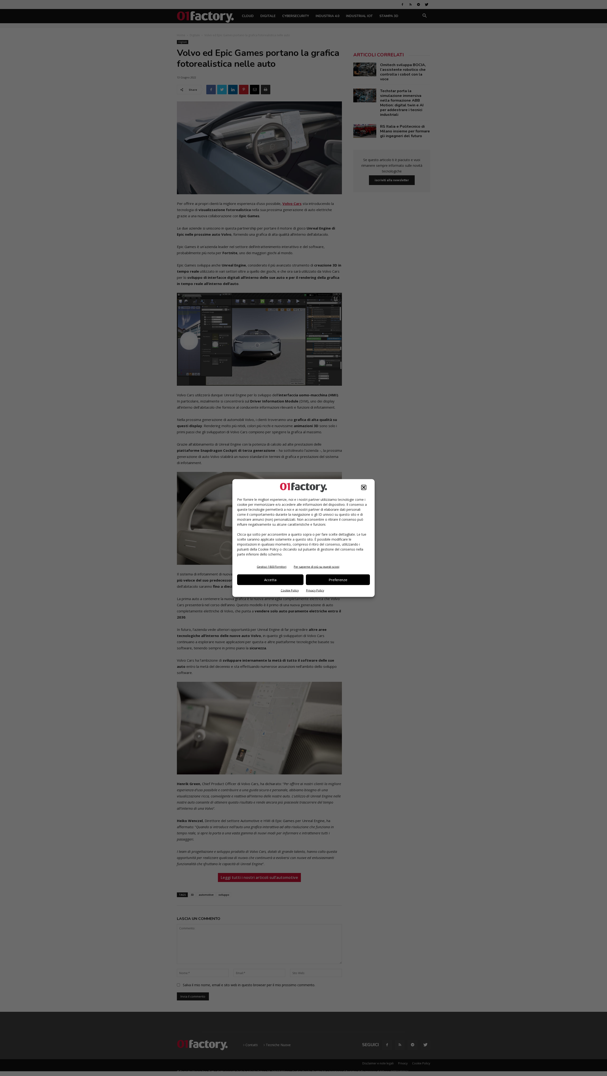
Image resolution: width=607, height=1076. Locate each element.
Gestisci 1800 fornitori (271, 567)
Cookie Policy (290, 590)
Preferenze (338, 579)
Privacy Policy (315, 590)
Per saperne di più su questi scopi (316, 567)
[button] (363, 487)
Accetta (270, 579)
